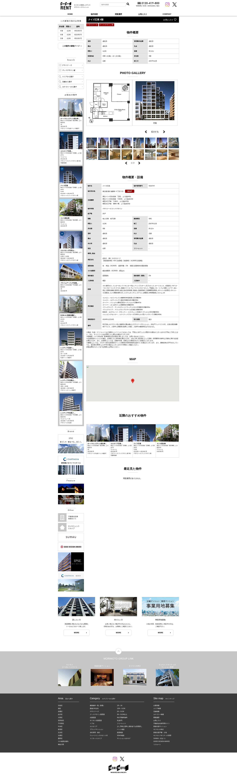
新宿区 (60, 729)
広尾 (119, 196)
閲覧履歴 (118, 14)
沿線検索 (156, 711)
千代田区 (61, 723)
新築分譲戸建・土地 (160, 732)
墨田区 (60, 738)
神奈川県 (61, 744)
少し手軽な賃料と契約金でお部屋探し (129, 726)
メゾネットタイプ (96, 738)
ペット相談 (120, 729)
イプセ (92, 723)
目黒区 (60, 711)
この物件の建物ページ (71, 46)
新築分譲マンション (160, 726)
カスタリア (93, 726)
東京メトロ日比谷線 (109, 196)
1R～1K (119, 705)
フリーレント (121, 723)
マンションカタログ (123, 738)
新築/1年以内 (94, 708)
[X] (174, 4)
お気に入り (142, 14)
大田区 (60, 717)
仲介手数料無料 (122, 717)
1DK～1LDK (121, 708)
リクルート (157, 744)
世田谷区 (61, 720)
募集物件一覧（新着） (97, 705)
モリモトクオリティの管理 (162, 735)
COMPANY (167, 14)
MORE (76, 633)
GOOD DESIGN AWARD (161, 741)
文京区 (60, 732)
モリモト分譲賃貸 (96, 720)
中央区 (60, 726)
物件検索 (94, 14)
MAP (129, 191)
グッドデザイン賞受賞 (97, 714)
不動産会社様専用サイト (161, 723)
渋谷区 (60, 705)
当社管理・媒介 (95, 732)
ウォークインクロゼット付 (99, 735)
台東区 (60, 735)
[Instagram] (167, 4)
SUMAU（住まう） (159, 738)
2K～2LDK (120, 711)
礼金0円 (119, 720)
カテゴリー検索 (158, 714)
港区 (59, 708)
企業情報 (156, 705)
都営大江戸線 (107, 201)
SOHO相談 (120, 735)
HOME (70, 14)
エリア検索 (157, 708)
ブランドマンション (96, 729)
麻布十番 (116, 204)
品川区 (60, 714)
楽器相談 (120, 732)
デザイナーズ (94, 711)
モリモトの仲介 (158, 729)
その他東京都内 (63, 741)
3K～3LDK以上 (122, 714)
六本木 (120, 199)
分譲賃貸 (93, 717)
